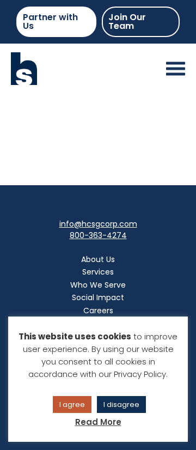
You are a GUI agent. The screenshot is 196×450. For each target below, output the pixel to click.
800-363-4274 (98, 235)
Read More (98, 422)
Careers (98, 310)
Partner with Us (50, 21)
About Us (98, 259)
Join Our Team (127, 21)
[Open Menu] (175, 68)
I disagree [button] (121, 404)
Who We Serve (98, 284)
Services (98, 271)
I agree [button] (72, 404)
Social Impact (98, 297)
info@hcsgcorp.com (98, 223)
